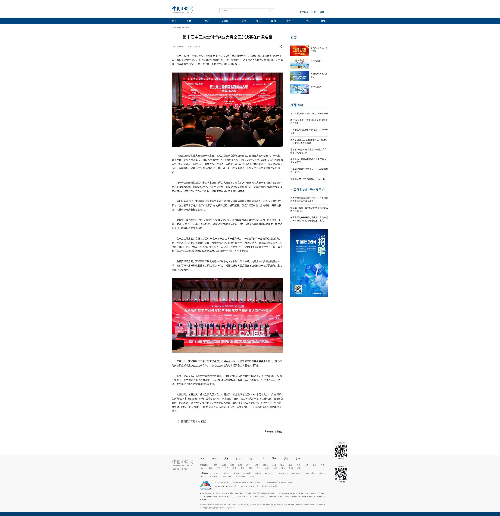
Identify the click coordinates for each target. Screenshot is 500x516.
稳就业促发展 (316, 87)
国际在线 (247, 473)
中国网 (236, 473)
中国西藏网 (310, 473)
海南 (234, 468)
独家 (286, 458)
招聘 (298, 458)
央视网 (258, 473)
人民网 (216, 473)
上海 (274, 465)
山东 (314, 465)
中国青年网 (269, 473)
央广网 (322, 473)
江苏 (282, 465)
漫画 (273, 21)
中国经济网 (283, 473)
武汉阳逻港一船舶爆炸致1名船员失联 (307, 179)
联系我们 (185, 469)
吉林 (256, 465)
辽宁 (248, 465)
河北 (232, 465)
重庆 (242, 468)
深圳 (299, 468)
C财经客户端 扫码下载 (340, 451)
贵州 (259, 468)
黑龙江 (265, 465)
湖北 (202, 468)
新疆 (291, 468)
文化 (323, 21)
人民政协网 (240, 476)
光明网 (203, 476)
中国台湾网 (296, 473)
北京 (216, 465)
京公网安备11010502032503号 (225, 486)
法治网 (252, 476)
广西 (226, 468)
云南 (267, 468)
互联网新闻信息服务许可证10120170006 (246, 482)
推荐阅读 (296, 105)
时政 (189, 21)
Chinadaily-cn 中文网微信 (341, 474)
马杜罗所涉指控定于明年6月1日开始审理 (309, 113)
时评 (214, 458)
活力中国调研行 (317, 61)
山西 (240, 465)
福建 (298, 465)
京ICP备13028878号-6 (270, 486)
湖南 (210, 468)
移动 (313, 12)
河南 (322, 465)
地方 (308, 21)
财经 (238, 458)
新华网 (226, 473)
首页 (174, 21)
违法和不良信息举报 (221, 482)
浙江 (290, 465)
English (304, 12)
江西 (306, 465)
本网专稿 (184, 28)
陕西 (283, 468)
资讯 (206, 21)
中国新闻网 (226, 476)
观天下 (289, 21)
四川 (250, 468)
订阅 (322, 12)
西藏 (275, 468)
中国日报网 (176, 28)
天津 (224, 465)
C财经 (225, 21)
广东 (218, 468)
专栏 (258, 21)
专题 (293, 38)
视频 (243, 21)
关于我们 (176, 469)
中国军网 (214, 476)
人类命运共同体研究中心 (307, 189)
